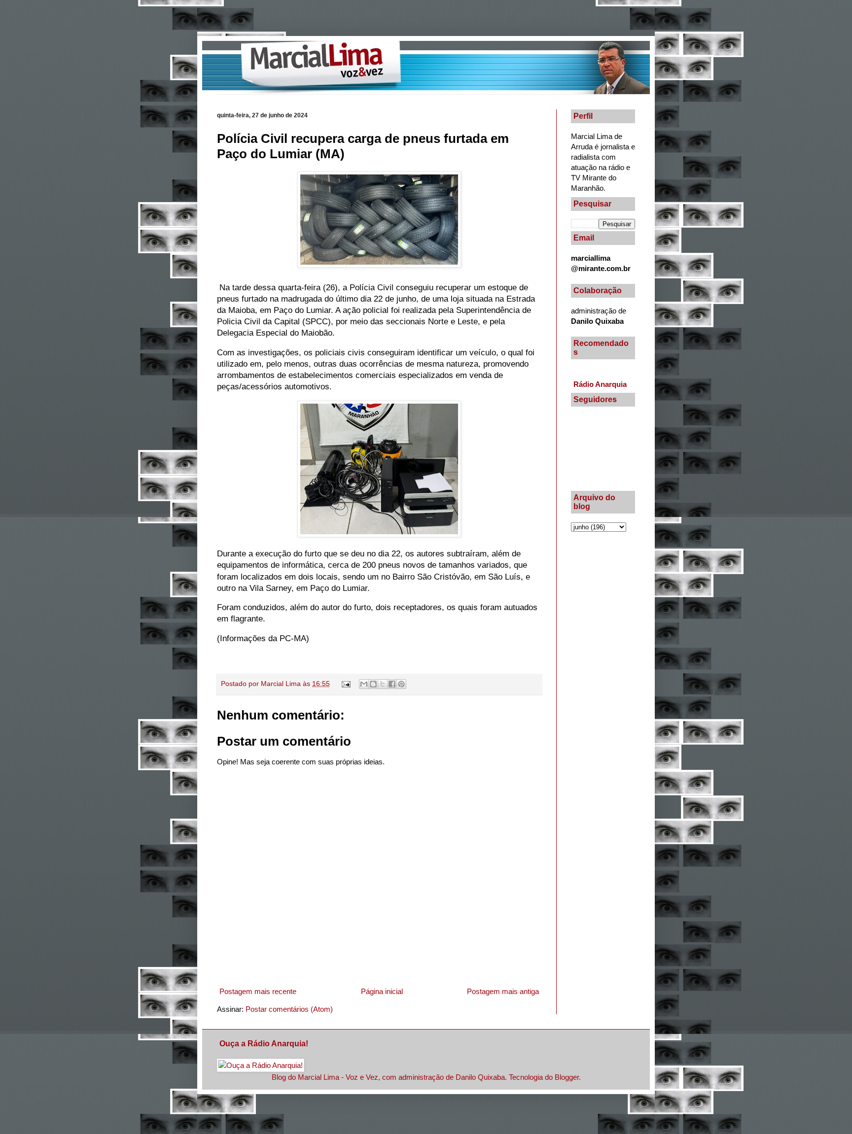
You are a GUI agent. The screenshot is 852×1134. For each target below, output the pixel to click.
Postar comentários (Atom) (289, 1009)
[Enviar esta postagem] (346, 683)
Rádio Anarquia (600, 384)
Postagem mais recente (257, 991)
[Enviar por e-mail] (364, 684)
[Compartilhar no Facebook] (392, 684)
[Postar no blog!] (373, 684)
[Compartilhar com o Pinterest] (401, 684)
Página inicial (382, 991)
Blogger (567, 1077)
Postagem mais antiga (503, 991)
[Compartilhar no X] (383, 684)
